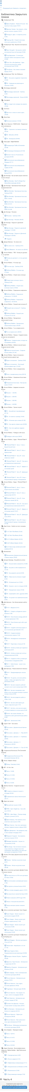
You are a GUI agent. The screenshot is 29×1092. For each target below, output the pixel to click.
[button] (1, 1)
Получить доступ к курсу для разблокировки (14, 1087)
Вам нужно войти (21, 1085)
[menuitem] (1, 3)
